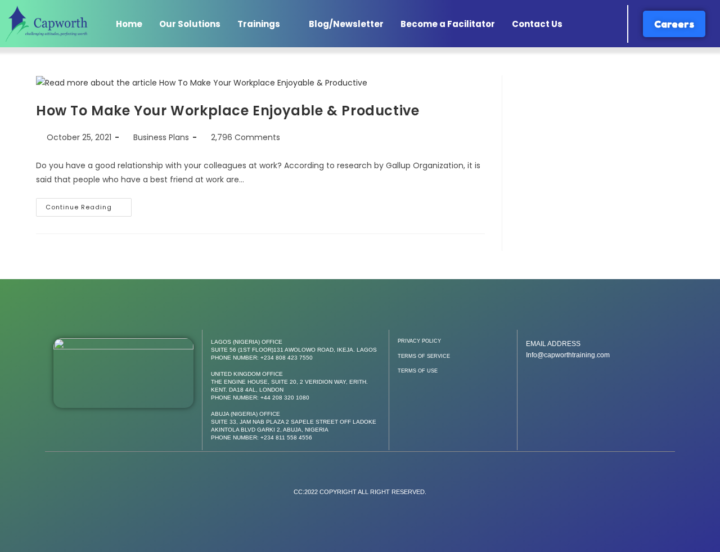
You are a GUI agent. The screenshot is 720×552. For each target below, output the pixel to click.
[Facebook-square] (542, 383)
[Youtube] (623, 383)
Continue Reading (89, 205)
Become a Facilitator (447, 24)
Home (129, 24)
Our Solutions (189, 24)
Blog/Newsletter (346, 24)
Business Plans (161, 137)
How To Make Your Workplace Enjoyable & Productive (227, 110)
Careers (674, 24)
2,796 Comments (245, 137)
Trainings (258, 24)
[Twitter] (569, 383)
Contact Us (537, 24)
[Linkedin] (650, 383)
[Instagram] (596, 383)
